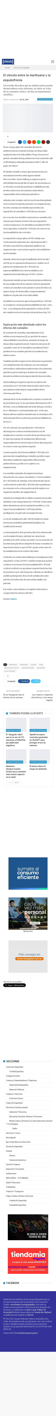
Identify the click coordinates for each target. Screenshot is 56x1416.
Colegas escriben (13, 1076)
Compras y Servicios (14, 1094)
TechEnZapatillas (16, 1071)
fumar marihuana (10, 671)
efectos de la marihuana (12, 668)
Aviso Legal (31, 1310)
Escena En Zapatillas (14, 1146)
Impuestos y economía (15, 1169)
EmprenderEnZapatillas (18, 1085)
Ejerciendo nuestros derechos (18, 1142)
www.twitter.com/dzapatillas (22, 1305)
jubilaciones (11, 1173)
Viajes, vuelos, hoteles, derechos (19, 1196)
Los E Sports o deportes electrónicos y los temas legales (42, 697)
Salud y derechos (13, 1183)
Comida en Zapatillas (18, 1200)
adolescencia (13, 664)
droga (41, 664)
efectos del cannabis (28, 668)
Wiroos (30, 1315)
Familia (9, 1151)
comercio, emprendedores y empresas (21, 1080)
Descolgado (11, 1138)
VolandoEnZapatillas (17, 1205)
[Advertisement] (28, 29)
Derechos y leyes (13, 730)
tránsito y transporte (15, 1191)
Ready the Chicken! (43, 1312)
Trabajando (10, 1187)
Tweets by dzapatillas (12, 982)
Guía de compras (13, 1164)
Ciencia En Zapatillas (45, 99)
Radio (15, 1129)
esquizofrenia (41, 668)
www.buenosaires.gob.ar (27, 1333)
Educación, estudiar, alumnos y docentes (25, 1116)
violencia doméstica (17, 1160)
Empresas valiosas (16, 1089)
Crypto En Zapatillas (14, 1103)
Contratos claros (16, 1098)
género (12, 1156)
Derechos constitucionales (17, 1107)
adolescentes (24, 664)
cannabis (33, 664)
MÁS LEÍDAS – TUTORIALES (17, 1178)
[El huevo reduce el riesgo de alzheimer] (40, 756)
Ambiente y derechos (18, 1112)
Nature (13, 599)
